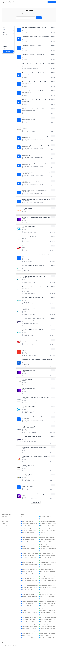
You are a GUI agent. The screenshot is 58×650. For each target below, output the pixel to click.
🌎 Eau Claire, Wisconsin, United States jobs (29, 553)
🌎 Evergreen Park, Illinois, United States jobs (47, 555)
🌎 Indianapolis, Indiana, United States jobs (47, 571)
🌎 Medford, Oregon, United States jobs (29, 587)
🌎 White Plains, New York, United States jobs (47, 637)
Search (4, 27)
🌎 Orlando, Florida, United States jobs (29, 601)
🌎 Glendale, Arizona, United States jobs (47, 562)
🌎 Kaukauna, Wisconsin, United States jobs (29, 576)
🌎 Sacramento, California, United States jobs (47, 612)
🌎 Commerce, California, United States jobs (29, 541)
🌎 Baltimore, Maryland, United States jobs (47, 525)
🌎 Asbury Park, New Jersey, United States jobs (47, 521)
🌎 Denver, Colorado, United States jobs (29, 548)
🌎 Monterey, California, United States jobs (47, 594)
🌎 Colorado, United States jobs (27, 539)
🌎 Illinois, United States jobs (27, 571)
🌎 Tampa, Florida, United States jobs (28, 630)
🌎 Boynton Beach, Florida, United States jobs (29, 530)
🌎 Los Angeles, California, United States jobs (47, 582)
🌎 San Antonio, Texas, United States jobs (29, 614)
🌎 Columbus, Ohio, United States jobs (47, 539)
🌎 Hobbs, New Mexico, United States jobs (29, 566)
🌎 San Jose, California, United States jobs (47, 617)
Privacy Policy (5, 521)
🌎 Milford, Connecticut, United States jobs (29, 592)
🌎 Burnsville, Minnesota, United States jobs (47, 530)
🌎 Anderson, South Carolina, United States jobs (47, 518)
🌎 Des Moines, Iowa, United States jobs (47, 548)
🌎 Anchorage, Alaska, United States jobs (29, 518)
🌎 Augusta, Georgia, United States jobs (47, 523)
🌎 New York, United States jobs (27, 598)
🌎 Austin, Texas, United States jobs (28, 525)
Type (4, 32)
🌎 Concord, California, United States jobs (47, 541)
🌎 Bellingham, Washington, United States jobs (29, 528)
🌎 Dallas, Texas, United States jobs (46, 546)
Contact (3, 523)
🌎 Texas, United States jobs (27, 633)
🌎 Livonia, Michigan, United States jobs (47, 580)
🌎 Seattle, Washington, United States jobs (47, 619)
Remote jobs (5, 46)
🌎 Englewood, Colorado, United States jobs (29, 555)
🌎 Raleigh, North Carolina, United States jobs (47, 608)
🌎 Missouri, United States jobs (27, 594)
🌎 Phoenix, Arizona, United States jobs (47, 603)
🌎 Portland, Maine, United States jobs (29, 608)
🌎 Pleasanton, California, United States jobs (29, 605)
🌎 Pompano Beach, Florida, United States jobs (47, 605)
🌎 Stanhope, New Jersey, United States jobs (47, 626)
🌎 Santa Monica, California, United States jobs (29, 619)
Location (4, 36)
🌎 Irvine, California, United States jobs (29, 573)
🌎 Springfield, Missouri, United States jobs (29, 626)
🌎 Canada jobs (42, 532)
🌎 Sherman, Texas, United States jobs (29, 621)
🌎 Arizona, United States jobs (27, 521)
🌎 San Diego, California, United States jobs (47, 614)
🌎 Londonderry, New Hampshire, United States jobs (29, 582)
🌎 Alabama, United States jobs (45, 516)
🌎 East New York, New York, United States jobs (47, 550)
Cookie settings (5, 525)
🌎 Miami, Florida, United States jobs (28, 589)
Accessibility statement (6, 518)
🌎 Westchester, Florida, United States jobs (29, 637)
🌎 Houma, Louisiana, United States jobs (47, 566)
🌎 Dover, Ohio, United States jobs (28, 550)
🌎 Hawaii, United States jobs (45, 564)
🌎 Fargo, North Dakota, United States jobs (29, 557)
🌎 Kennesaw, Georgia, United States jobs (47, 576)
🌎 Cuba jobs (23, 546)
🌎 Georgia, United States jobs (27, 562)
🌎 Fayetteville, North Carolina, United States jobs (47, 557)
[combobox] (8, 39)
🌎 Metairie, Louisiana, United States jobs (47, 587)
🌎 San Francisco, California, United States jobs (29, 617)
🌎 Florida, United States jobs (27, 560)
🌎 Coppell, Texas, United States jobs (47, 544)
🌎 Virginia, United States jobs (45, 635)
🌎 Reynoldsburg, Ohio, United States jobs (47, 610)
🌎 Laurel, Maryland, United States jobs (47, 578)
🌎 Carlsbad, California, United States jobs (29, 534)
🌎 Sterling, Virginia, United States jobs (29, 628)
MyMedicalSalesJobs (9, 2)
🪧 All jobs (23, 516)
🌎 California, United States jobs (27, 532)
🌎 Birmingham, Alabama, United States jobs (47, 528)
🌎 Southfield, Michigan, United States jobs (47, 624)
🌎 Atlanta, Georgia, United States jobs (29, 523)
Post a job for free (51, 1)
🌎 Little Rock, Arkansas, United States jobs (29, 580)
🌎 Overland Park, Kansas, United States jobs (47, 601)
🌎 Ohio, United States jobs (44, 598)
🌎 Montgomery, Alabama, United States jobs (29, 596)
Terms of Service (5, 516)
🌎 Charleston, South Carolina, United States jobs (47, 534)
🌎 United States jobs (25, 635)
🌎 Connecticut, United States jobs (28, 544)
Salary (4, 41)
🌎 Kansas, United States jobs (45, 573)
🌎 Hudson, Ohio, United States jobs (46, 569)
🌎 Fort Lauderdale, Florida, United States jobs (47, 560)
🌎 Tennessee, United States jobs (46, 630)
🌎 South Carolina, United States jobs (28, 624)
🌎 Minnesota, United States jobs (46, 592)
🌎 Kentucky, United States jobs (27, 578)
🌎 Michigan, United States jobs (45, 589)
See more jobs (36, 502)
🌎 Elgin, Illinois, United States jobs (46, 553)
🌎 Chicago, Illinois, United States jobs (29, 537)
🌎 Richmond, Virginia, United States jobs (29, 612)
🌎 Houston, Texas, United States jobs (29, 569)
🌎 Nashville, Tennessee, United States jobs (47, 596)
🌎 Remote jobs (24, 610)
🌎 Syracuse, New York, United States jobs (47, 628)
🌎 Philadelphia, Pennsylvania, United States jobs (29, 603)
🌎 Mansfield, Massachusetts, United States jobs (29, 585)
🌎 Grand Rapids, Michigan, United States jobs (29, 564)
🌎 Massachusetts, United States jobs (46, 585)
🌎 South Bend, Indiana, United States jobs (47, 621)
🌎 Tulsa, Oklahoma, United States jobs (47, 633)
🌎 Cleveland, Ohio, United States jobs (47, 537)
